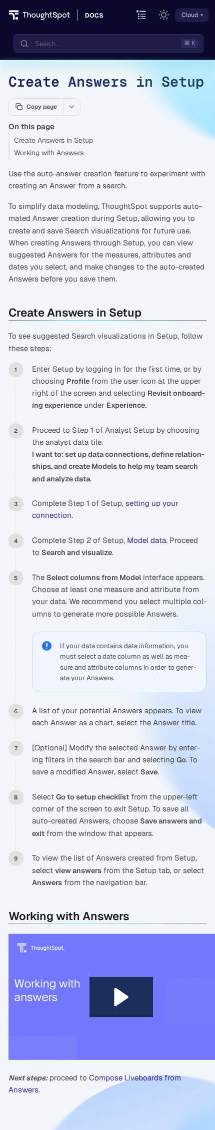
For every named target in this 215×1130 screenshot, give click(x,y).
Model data (146, 540)
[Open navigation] (141, 15)
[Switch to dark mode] (164, 15)
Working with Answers (49, 152)
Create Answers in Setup (53, 140)
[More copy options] (71, 107)
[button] (121, 997)
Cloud (190, 15)
